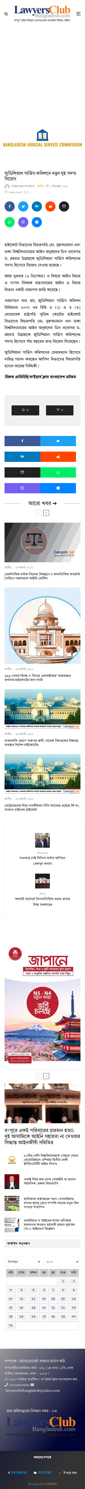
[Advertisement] (42, 72)
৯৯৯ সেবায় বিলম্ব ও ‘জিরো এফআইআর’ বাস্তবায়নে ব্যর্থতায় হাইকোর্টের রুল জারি (38, 678)
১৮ (21, 1308)
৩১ (11, 1325)
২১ (53, 1308)
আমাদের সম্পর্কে (42, 1457)
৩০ (74, 1316)
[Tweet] (23, 206)
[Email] (64, 206)
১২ (33, 1299)
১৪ (53, 1299)
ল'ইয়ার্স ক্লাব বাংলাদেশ (23, 186)
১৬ (74, 1299)
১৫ (63, 1299)
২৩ (74, 1308)
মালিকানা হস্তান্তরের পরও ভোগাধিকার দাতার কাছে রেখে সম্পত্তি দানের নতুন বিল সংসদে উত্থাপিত (51, 1203)
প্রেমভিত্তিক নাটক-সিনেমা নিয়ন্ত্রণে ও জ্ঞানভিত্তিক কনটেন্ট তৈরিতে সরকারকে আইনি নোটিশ (42, 576)
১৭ (10, 1308)
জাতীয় (40, 186)
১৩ (44, 1299)
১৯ (33, 1308)
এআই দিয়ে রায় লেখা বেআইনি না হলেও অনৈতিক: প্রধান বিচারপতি (50, 1181)
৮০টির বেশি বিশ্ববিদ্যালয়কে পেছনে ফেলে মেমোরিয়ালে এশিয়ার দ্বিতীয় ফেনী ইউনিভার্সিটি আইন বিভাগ (51, 1160)
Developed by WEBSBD (42, 1484)
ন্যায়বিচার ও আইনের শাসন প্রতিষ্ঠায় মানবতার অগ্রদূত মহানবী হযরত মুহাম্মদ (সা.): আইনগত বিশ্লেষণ (49, 1225)
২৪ (10, 1316)
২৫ (21, 1316)
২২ (63, 1308)
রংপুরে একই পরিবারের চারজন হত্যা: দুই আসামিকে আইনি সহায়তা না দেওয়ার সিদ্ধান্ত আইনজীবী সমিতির (42, 1136)
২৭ (44, 1316)
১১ (21, 1299)
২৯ (63, 1316)
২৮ (53, 1316)
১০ (10, 1299)
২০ (44, 1308)
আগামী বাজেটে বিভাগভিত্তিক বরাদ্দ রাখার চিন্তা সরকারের (42, 899)
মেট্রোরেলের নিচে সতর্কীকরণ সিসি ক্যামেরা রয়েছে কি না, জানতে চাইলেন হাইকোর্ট (42, 808)
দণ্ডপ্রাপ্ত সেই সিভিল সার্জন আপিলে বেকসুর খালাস (42, 859)
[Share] (10, 206)
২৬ (34, 1316)
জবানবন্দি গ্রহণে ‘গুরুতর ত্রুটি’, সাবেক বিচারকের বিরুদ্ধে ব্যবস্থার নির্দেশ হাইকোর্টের (41, 743)
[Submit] (50, 206)
